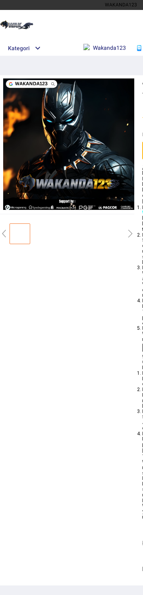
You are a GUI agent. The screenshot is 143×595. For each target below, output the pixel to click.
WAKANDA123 (121, 5)
